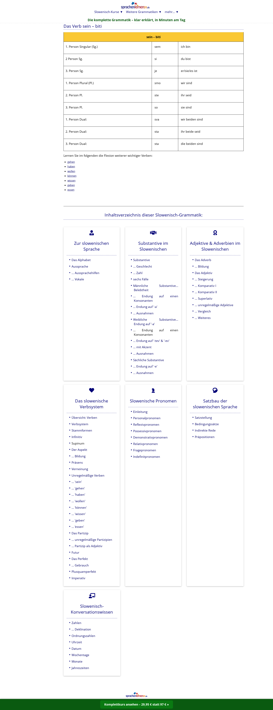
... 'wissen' (79, 514)
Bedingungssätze (207, 424)
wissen (71, 180)
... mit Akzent (142, 347)
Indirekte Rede (205, 430)
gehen (71, 162)
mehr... (170, 12)
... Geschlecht (142, 266)
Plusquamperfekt (84, 572)
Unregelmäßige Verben (88, 475)
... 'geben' (78, 520)
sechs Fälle (141, 279)
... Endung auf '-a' (145, 307)
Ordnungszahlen (83, 636)
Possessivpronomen (147, 431)
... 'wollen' (78, 501)
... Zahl (138, 273)
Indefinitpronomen (146, 457)
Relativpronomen (145, 444)
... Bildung (202, 266)
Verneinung (80, 469)
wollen (71, 171)
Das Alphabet (81, 260)
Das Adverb (203, 260)
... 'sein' (77, 482)
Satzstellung (203, 418)
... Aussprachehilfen (85, 273)
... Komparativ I (205, 286)
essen (70, 189)
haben (71, 166)
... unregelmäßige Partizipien (92, 540)
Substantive (141, 260)
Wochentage (80, 655)
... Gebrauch (80, 565)
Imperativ (78, 578)
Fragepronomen (144, 450)
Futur (75, 552)
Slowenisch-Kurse (106, 12)
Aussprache (80, 266)
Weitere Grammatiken (142, 12)
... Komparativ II (206, 292)
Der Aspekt (79, 450)
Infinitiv (77, 437)
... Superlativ (203, 298)
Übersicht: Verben (84, 418)
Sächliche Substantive (148, 360)
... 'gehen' (78, 488)
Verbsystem (80, 424)
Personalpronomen (147, 418)
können (71, 176)
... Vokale (78, 279)
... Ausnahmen (143, 313)
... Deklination (81, 629)
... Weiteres (203, 318)
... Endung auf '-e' (145, 366)
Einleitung (140, 412)
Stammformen (82, 430)
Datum (76, 649)
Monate (77, 661)
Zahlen (76, 623)
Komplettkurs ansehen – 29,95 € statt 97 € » (136, 704)
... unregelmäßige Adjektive (214, 305)
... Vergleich (203, 311)
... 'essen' (78, 527)
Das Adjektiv (203, 273)
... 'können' (79, 507)
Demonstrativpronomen (150, 437)
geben (71, 185)
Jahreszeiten (80, 668)
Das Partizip (80, 533)
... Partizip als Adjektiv (87, 546)
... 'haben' (78, 495)
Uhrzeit (77, 642)
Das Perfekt (80, 559)
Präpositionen (205, 437)
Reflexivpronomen (146, 424)
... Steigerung (204, 279)
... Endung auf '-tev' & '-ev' (151, 341)
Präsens (77, 462)
